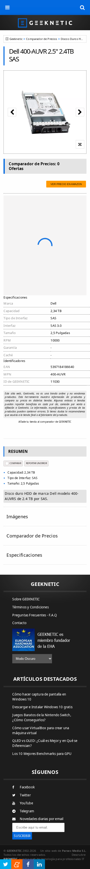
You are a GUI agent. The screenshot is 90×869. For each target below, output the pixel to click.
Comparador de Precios (41, 39)
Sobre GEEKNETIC (26, 599)
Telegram (27, 811)
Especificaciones (24, 555)
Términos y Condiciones (30, 607)
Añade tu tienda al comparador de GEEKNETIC (44, 421)
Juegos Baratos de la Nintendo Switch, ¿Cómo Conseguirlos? (41, 717)
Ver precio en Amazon (66, 184)
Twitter (25, 795)
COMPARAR (15, 463)
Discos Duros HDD (73, 39)
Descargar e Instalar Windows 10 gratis (42, 707)
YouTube (26, 803)
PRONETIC (10, 859)
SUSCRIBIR (22, 836)
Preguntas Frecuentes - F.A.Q (34, 615)
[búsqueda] (83, 7)
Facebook (27, 787)
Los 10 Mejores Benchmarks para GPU (42, 753)
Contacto (19, 623)
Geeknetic (16, 39)
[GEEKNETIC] (45, 22)
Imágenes (17, 517)
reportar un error (36, 463)
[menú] (7, 7)
